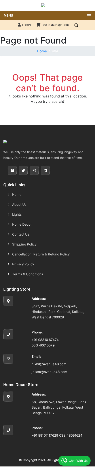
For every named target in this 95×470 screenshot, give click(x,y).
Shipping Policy (24, 244)
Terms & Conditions (27, 274)
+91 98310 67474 (45, 340)
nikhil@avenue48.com (49, 364)
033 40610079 (43, 345)
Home (42, 51)
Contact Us (20, 234)
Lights (17, 214)
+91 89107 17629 (45, 435)
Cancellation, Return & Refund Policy (41, 254)
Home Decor (22, 224)
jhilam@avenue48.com (49, 372)
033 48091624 (70, 435)
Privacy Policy (23, 264)
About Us (19, 204)
